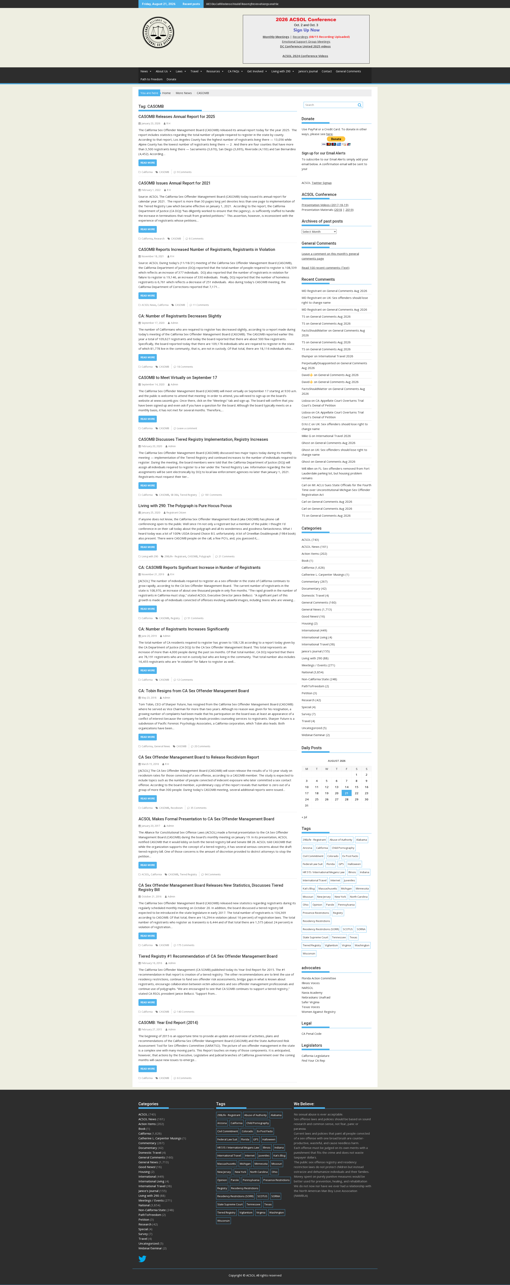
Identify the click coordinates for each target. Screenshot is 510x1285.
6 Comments (184, 1078)
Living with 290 (280, 71)
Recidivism (177, 808)
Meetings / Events (314, 665)
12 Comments (185, 679)
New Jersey (324, 896)
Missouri (308, 896)
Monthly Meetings (276, 37)
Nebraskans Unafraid (316, 997)
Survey (306, 714)
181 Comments (213, 495)
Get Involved (255, 71)
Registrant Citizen (176, 512)
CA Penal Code (312, 1034)
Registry (175, 618)
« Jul (304, 817)
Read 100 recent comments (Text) (325, 268)
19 (327, 793)
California (147, 172)
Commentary (310, 581)
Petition (307, 693)
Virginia (346, 945)
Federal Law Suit (313, 864)
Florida (331, 864)
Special (306, 707)
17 (307, 793)
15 (356, 787)
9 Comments (184, 172)
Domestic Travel (313, 595)
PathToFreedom (313, 686)
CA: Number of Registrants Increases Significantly (183, 629)
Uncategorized (312, 728)
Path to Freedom (151, 79)
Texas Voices (311, 1007)
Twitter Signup (322, 183)
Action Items (310, 554)
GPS (341, 864)
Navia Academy (312, 992)
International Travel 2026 (335, 356)
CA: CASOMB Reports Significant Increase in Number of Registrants (199, 567)
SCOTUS (348, 929)
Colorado (332, 856)
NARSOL (307, 988)
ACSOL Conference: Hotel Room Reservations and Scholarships (249, 4)
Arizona (307, 848)
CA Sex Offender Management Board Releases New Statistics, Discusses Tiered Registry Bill (210, 887)
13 (336, 787)
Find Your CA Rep (313, 1060)
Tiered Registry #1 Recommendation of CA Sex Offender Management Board (208, 956)
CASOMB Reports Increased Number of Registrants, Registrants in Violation (206, 249)
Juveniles (349, 880)
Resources (213, 71)
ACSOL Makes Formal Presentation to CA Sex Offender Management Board (206, 819)
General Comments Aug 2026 (347, 291)
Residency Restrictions (316, 921)
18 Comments (185, 366)
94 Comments (213, 874)
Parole (330, 904)
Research (159, 238)
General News (162, 746)
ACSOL (145, 874)
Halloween (354, 864)
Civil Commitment (313, 856)
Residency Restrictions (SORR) (321, 929)
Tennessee (339, 937)
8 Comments (196, 238)
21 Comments (226, 556)
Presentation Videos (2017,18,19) (325, 205)
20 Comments (202, 746)
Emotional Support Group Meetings (306, 41)
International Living (315, 637)
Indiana (364, 872)
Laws (179, 71)
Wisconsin (309, 953)
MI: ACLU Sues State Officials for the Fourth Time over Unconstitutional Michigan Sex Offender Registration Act (336, 490)
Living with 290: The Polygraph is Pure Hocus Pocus (185, 505)
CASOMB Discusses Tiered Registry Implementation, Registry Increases (203, 439)
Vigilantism (331, 945)
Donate (171, 79)
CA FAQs (233, 71)
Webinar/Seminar (313, 735)
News (144, 71)
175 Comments (185, 945)
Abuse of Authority (341, 839)
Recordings (300, 37)
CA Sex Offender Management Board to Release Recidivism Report (198, 757)
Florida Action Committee (319, 978)
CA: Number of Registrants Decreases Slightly (179, 316)
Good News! (310, 616)
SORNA (361, 929)
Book (305, 560)
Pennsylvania (346, 904)
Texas (353, 937)
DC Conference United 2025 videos (305, 46)
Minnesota (362, 888)
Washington (362, 945)
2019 (349, 210)
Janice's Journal (308, 71)
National (307, 672)
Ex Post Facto (350, 856)
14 (346, 787)
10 (307, 787)
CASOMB (164, 172)
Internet (335, 880)
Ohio (306, 904)
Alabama (361, 839)
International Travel (315, 644)
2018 (338, 210)
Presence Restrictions (316, 913)
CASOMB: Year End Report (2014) (168, 1022)
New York (340, 896)
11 (317, 787)
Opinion (317, 904)
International (310, 630)
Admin (174, 323)
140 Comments (185, 1011)
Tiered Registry (188, 495)
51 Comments (195, 618)
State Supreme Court (315, 937)
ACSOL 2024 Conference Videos (305, 56)
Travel (194, 71)
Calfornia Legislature (316, 1056)
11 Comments (201, 305)
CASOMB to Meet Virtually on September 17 (177, 377)
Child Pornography (343, 848)
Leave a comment (187, 428)
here (329, 134)
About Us (162, 71)
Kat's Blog (309, 888)
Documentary (311, 588)
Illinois (352, 872)
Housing (307, 623)
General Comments (348, 71)
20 (336, 793)
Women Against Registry (319, 1012)
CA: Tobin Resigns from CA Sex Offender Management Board (193, 690)
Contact (327, 71)
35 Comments (198, 808)
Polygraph (205, 556)
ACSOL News (149, 305)
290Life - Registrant (175, 556)
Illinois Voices (311, 983)
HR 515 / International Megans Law (323, 872)
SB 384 (174, 495)
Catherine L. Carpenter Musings (323, 574)
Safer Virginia (310, 1002)
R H (168, 123)
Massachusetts (328, 888)
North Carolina (359, 896)
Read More (147, 162)
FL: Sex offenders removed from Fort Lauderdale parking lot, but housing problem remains (336, 473)
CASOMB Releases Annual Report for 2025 (176, 116)
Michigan (346, 888)
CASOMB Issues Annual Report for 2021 (174, 183)
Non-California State (315, 679)
